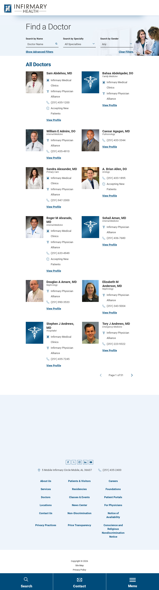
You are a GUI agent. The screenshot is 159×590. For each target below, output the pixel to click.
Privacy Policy (79, 570)
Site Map (79, 565)
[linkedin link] (85, 462)
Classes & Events (79, 497)
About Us (45, 481)
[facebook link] (68, 462)
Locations (46, 505)
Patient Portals (113, 497)
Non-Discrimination (79, 513)
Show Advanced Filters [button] (39, 51)
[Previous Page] (100, 375)
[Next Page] (132, 375)
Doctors (45, 497)
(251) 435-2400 (112, 470)
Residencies (79, 489)
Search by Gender (109, 39)
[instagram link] (79, 462)
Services (46, 489)
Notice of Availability (113, 515)
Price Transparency (79, 525)
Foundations (113, 489)
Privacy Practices (45, 525)
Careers (113, 481)
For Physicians (113, 505)
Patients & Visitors (79, 481)
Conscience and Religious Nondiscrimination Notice (113, 531)
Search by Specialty (73, 39)
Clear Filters (126, 51)
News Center (79, 505)
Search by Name (34, 39)
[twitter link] (74, 462)
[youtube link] (91, 462)
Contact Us (45, 513)
